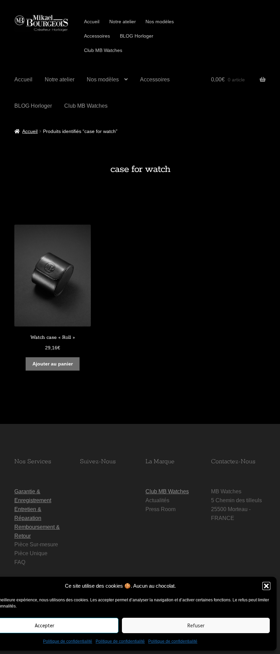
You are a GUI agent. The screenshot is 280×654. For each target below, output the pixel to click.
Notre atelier (122, 21)
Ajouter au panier (52, 363)
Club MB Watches (103, 50)
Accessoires (97, 36)
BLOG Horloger (136, 36)
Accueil (91, 21)
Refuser (196, 625)
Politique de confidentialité (67, 641)
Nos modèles (159, 21)
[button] (266, 586)
